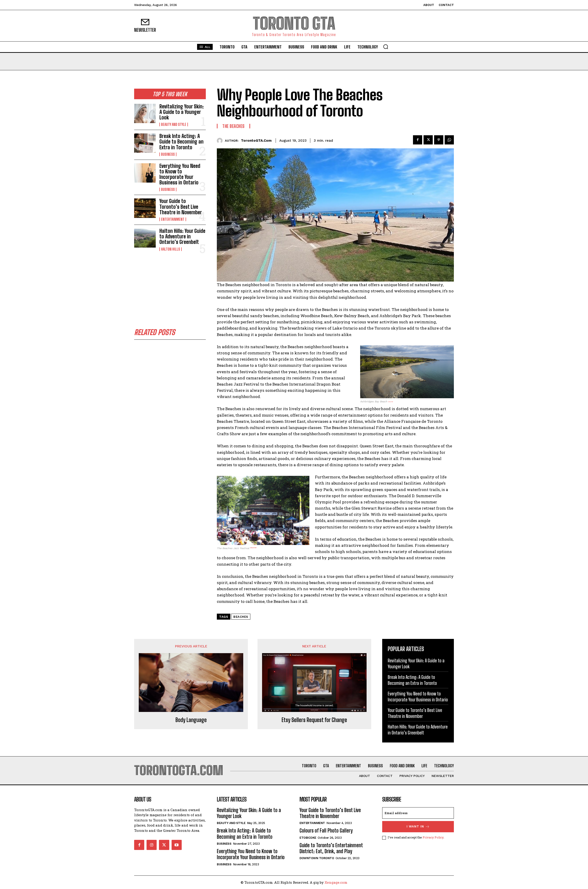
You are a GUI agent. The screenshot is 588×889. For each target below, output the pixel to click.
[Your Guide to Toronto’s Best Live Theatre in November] (145, 208)
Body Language (191, 720)
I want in (415, 826)
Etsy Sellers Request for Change (314, 720)
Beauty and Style (173, 124)
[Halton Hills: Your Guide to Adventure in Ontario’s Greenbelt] (145, 238)
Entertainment (172, 219)
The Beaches (233, 126)
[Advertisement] (170, 290)
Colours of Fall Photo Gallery (326, 830)
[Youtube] (177, 845)
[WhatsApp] (449, 139)
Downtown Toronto (317, 858)
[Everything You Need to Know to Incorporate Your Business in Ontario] (145, 173)
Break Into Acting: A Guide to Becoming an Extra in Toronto (181, 141)
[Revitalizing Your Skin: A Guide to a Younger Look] (145, 113)
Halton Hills (170, 249)
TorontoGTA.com (256, 140)
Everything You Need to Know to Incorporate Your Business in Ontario (179, 174)
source (390, 402)
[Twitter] (428, 139)
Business (168, 154)
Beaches (240, 616)
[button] (385, 46)
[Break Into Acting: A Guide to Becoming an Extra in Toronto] (145, 143)
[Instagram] (152, 845)
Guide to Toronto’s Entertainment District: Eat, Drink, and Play (331, 848)
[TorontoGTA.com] (221, 141)
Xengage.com (336, 882)
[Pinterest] (438, 139)
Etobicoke (308, 837)
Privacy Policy (433, 837)
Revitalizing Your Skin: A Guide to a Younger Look (181, 112)
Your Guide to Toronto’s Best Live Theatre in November (180, 206)
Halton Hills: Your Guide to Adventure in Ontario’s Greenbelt (182, 236)
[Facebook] (417, 139)
